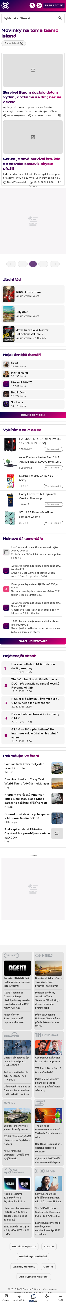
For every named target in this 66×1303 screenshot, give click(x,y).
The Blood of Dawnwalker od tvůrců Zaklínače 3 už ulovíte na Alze (48, 1131)
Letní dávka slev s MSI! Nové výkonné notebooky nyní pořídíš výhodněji (47, 1228)
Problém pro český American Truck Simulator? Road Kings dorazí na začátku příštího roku (25, 799)
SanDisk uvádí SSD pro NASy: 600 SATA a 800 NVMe (17, 1231)
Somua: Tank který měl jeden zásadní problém (24, 766)
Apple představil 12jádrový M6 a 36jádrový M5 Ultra (14, 1198)
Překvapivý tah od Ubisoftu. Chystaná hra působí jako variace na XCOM (27, 833)
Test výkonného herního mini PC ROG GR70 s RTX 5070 (16, 1076)
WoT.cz (8, 772)
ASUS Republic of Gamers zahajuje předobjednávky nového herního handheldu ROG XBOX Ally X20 (17, 1000)
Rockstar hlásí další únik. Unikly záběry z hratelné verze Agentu (17, 982)
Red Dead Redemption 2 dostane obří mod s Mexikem (48, 1148)
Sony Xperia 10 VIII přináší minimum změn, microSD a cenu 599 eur (48, 1198)
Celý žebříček (33, 415)
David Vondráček (17, 182)
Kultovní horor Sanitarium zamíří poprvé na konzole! (14, 1019)
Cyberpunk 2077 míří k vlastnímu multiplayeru (47, 1161)
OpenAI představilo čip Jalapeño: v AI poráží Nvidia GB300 (27, 816)
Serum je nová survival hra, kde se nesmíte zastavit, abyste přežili (31, 164)
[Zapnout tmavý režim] (39, 5)
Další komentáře (33, 641)
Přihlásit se (54, 5)
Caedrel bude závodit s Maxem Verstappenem (47, 1060)
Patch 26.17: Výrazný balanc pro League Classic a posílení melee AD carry (47, 1085)
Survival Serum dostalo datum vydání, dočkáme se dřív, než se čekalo (32, 97)
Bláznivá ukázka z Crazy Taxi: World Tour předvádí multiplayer (26, 781)
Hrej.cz (8, 787)
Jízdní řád (12, 279)
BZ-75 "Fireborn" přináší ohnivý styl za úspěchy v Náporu (17, 1141)
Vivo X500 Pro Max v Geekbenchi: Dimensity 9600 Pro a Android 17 (47, 1212)
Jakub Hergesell (16, 116)
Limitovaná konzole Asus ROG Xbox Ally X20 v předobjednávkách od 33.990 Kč (17, 1214)
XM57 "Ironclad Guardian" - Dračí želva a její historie (16, 1155)
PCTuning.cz (11, 822)
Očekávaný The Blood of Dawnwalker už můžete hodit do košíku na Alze (17, 1091)
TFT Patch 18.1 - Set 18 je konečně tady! (48, 1070)
